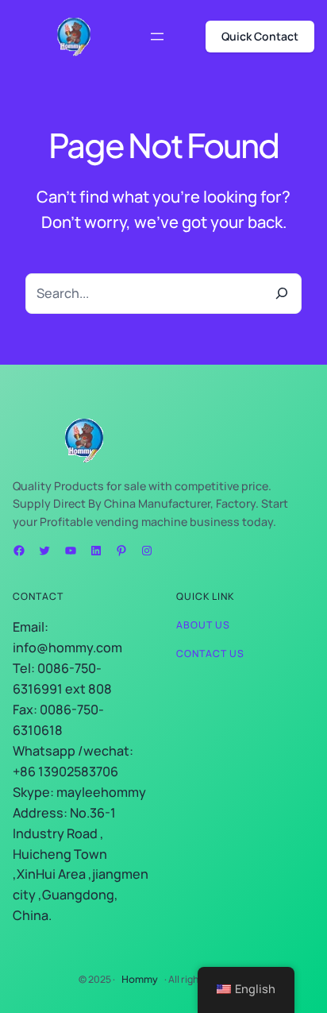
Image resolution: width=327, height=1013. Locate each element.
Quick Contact (259, 36)
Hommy (139, 978)
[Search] (281, 293)
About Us (203, 625)
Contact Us (210, 653)
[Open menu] (157, 36)
